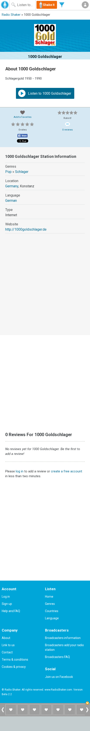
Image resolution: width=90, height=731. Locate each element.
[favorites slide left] (2, 712)
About (6, 638)
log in (19, 471)
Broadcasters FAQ (57, 657)
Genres (50, 604)
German (11, 200)
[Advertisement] (45, 288)
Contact (7, 652)
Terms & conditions (15, 659)
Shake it (49, 5)
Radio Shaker (11, 15)
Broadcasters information (63, 638)
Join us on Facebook (59, 677)
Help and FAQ (11, 611)
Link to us (8, 645)
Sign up (7, 604)
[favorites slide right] (87, 712)
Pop (8, 172)
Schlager (21, 172)
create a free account (66, 471)
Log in (6, 596)
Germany (11, 186)
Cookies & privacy (14, 666)
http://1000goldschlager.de (26, 229)
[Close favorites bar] (88, 703)
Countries (51, 611)
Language (52, 618)
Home (49, 596)
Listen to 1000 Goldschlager (49, 93)
